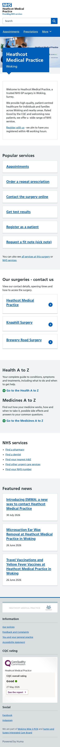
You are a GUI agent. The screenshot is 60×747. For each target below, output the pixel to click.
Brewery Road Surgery (24, 340)
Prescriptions (31, 31)
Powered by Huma (13, 741)
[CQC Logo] (15, 663)
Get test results (18, 212)
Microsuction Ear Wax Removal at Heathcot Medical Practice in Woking (29, 534)
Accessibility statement (13, 642)
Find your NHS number (19, 469)
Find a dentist (13, 454)
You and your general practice (17, 637)
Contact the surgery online (27, 197)
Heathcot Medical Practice (20, 302)
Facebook (7, 715)
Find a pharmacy (15, 449)
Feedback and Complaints (15, 632)
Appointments (11, 31)
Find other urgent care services (23, 464)
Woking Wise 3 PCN (28, 729)
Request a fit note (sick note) (29, 242)
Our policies (8, 627)
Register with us (15, 127)
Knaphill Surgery (19, 322)
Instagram (7, 720)
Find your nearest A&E (18, 459)
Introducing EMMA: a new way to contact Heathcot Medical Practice (27, 504)
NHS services (9, 260)
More (46, 31)
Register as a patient (22, 227)
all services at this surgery (36, 256)
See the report (15, 692)
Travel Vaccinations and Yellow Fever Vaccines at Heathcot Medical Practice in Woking (28, 566)
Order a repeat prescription (27, 181)
